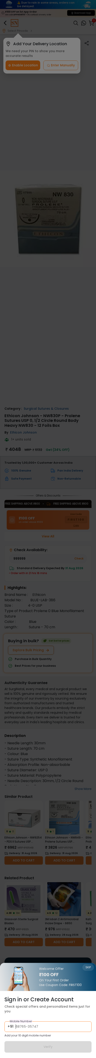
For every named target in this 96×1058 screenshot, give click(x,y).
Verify (48, 1047)
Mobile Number (21, 1021)
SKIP (88, 967)
